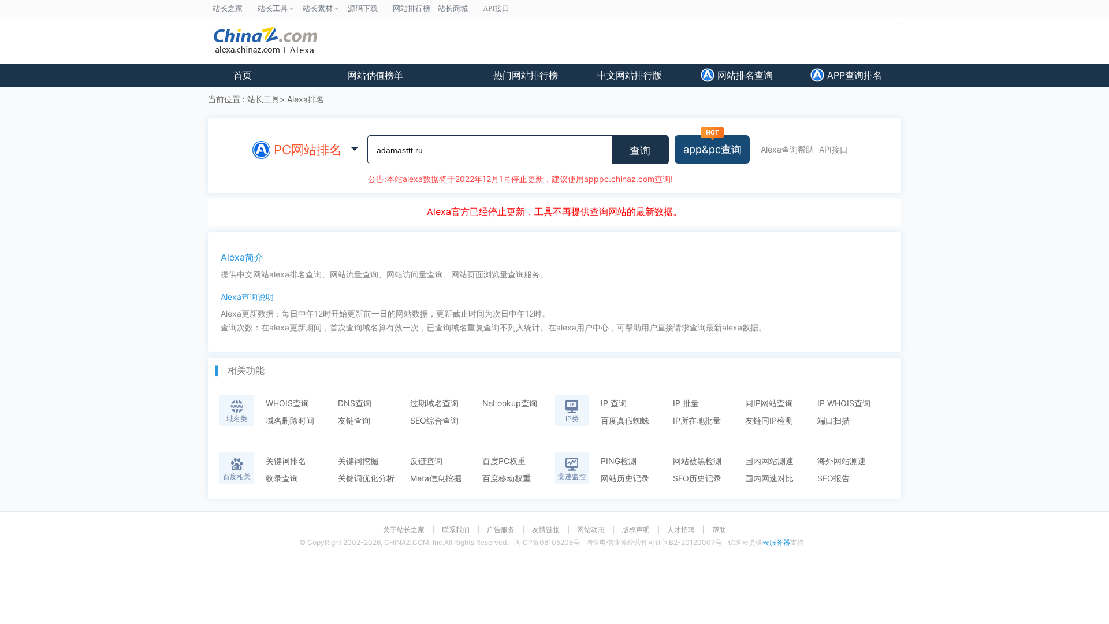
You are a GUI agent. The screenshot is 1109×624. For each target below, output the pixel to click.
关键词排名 (286, 461)
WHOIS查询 (287, 403)
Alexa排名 (305, 99)
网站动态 (591, 529)
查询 (640, 151)
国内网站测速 (769, 461)
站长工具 (263, 99)
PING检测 (619, 461)
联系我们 (456, 529)
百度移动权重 (506, 478)
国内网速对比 (769, 478)
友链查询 (354, 420)
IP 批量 (686, 403)
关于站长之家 (404, 529)
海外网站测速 (841, 461)
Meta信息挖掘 (436, 478)
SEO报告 (833, 478)
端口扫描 (833, 420)
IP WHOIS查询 (843, 403)
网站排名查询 (743, 75)
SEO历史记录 (697, 478)
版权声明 (636, 529)
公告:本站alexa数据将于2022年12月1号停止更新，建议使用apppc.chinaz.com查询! (520, 179)
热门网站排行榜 (525, 75)
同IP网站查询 (769, 403)
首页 (242, 75)
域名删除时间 (290, 420)
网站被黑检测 (697, 461)
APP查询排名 (853, 75)
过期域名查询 (434, 403)
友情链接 (546, 529)
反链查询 (426, 461)
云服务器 (776, 542)
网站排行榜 (411, 8)
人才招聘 (681, 529)
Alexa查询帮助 (787, 149)
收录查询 (282, 478)
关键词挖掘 (358, 461)
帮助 (719, 529)
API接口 (833, 149)
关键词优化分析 (366, 478)
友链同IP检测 (769, 420)
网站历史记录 (625, 478)
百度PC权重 (504, 461)
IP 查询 (614, 403)
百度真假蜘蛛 (625, 420)
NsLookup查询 (509, 403)
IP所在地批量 (697, 420)
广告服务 (501, 529)
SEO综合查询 (434, 420)
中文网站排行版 (629, 75)
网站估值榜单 (375, 75)
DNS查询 (354, 403)
